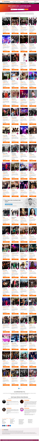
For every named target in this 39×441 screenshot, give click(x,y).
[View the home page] (6, 1)
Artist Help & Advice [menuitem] (30, 422)
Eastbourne (34, 393)
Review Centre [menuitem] (3, 421)
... (4, 48)
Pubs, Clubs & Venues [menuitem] (21, 423)
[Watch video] (9, 24)
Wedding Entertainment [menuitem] (21, 420)
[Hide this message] (36, 440)
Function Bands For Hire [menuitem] (12, 420)
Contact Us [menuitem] (3, 420)
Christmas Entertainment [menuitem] (21, 422)
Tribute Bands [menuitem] (11, 422)
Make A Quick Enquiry (8, 204)
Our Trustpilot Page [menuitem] (4, 422)
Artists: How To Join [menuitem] (30, 421)
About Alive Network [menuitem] (30, 420)
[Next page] (21, 388)
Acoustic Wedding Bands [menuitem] (12, 421)
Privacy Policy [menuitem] (3, 423)
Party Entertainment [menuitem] (21, 421)
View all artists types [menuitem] (12, 423)
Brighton (29, 393)
